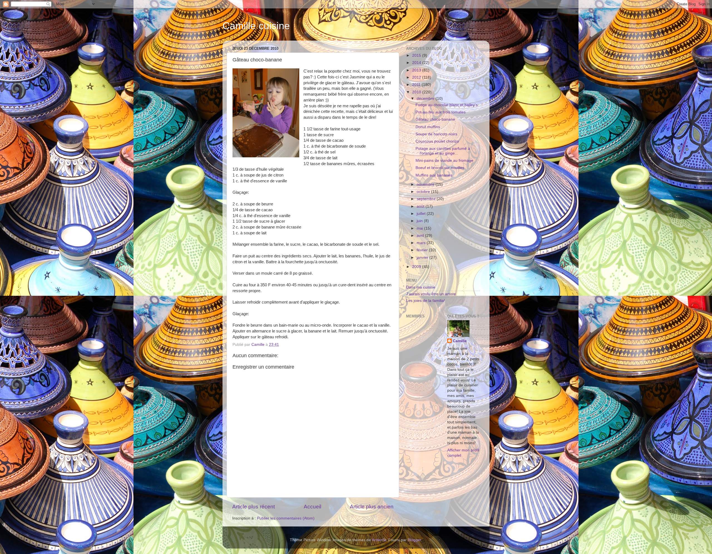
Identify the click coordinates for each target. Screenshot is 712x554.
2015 (417, 55)
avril (421, 235)
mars (422, 243)
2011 (417, 85)
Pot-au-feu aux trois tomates (441, 112)
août (421, 206)
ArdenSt (379, 540)
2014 (417, 63)
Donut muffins (428, 127)
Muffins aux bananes (434, 175)
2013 (417, 70)
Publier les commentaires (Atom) (286, 518)
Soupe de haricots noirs (436, 134)
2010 (417, 92)
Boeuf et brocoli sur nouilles (440, 168)
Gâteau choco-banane (435, 119)
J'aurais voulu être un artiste (431, 294)
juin (420, 221)
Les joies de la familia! (425, 301)
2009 (417, 267)
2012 (417, 77)
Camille (460, 341)
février (423, 250)
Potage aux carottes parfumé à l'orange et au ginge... (443, 150)
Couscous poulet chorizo (437, 141)
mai (420, 228)
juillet (422, 214)
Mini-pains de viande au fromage (444, 160)
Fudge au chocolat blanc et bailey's (447, 105)
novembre (426, 184)
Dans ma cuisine (420, 287)
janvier (423, 257)
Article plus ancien (372, 507)
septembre (427, 199)
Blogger (414, 540)
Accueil (312, 507)
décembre (426, 98)
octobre (424, 192)
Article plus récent (253, 507)
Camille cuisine (256, 25)
